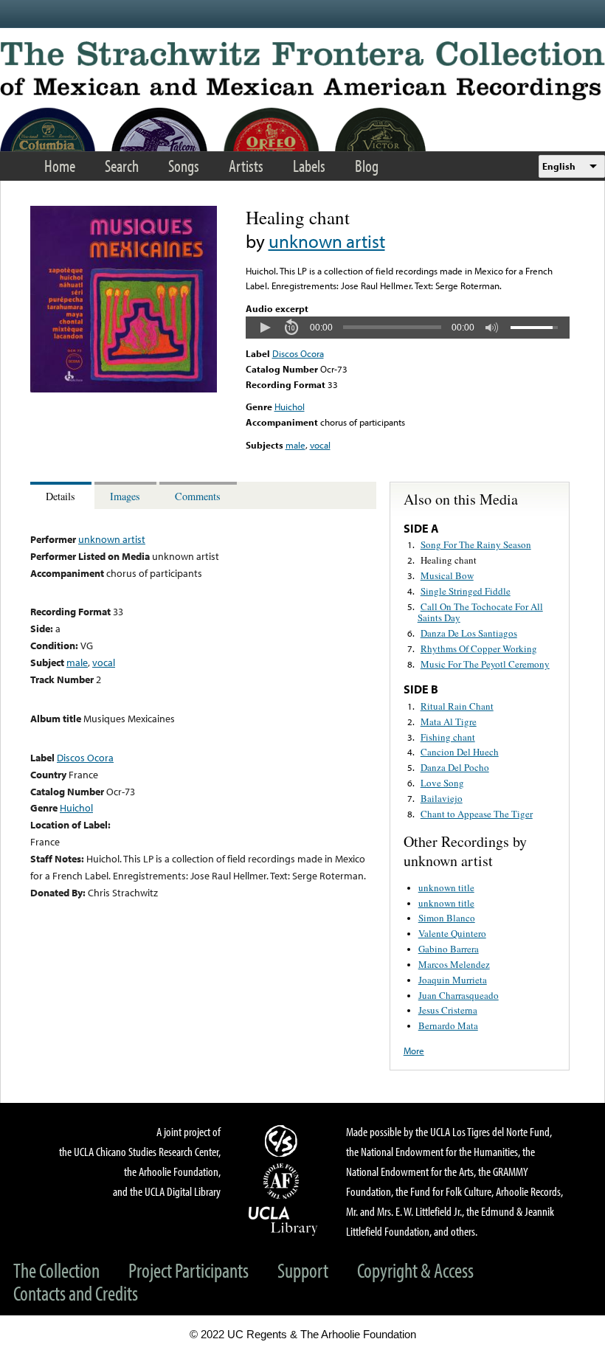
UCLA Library (283, 1220)
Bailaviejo (442, 798)
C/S (283, 1140)
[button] (265, 327)
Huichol (289, 406)
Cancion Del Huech (460, 751)
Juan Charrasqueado (458, 995)
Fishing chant (448, 737)
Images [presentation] (125, 496)
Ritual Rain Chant (457, 706)
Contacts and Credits (75, 1293)
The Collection (56, 1270)
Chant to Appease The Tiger (477, 813)
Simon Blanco (446, 917)
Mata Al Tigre (449, 721)
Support (302, 1270)
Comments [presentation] (198, 496)
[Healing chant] (123, 389)
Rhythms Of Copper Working (479, 648)
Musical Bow (447, 575)
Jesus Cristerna (447, 1010)
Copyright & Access (415, 1270)
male (295, 445)
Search (122, 165)
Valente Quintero (452, 933)
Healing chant (449, 560)
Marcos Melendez (454, 964)
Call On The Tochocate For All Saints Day (480, 612)
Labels (309, 165)
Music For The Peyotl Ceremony (485, 664)
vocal (320, 445)
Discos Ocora (298, 353)
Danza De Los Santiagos (469, 633)
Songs (183, 165)
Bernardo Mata (448, 1025)
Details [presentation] (60, 496)
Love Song (442, 782)
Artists (246, 165)
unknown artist (327, 240)
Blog (366, 165)
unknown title (446, 887)
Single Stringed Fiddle (466, 591)
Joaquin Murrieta (452, 979)
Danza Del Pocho (455, 767)
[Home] (302, 70)
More (414, 1050)
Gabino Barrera (448, 948)
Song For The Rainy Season (476, 544)
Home (59, 165)
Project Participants (188, 1270)
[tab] (62, 495)
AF (283, 1181)
